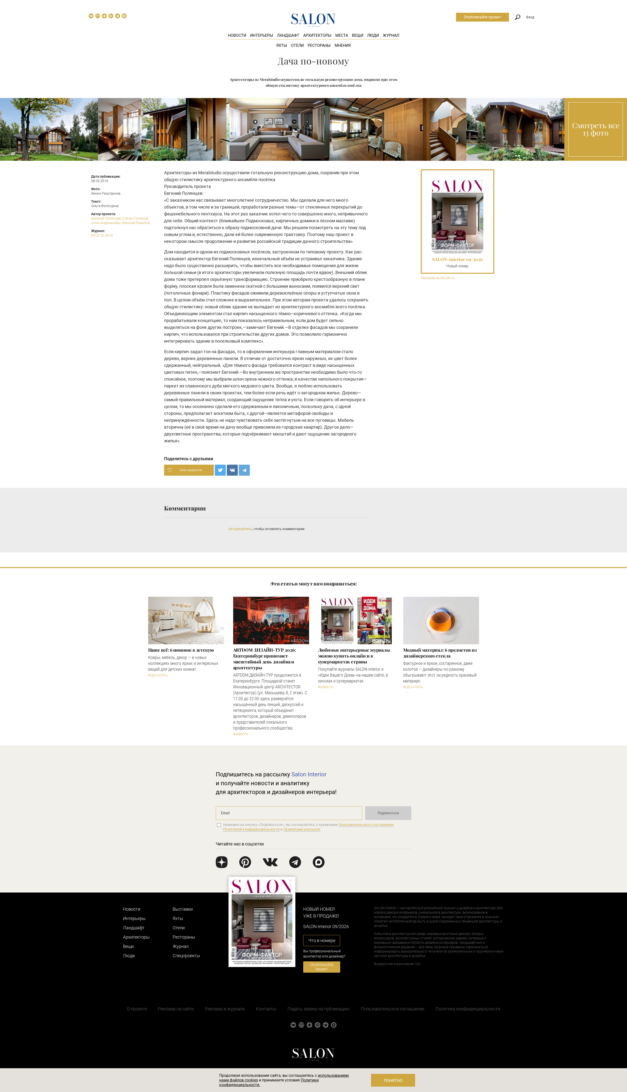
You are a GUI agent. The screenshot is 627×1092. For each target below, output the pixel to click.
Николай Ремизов (135, 223)
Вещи (357, 35)
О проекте (137, 1008)
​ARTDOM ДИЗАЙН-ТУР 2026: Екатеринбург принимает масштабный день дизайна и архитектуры (264, 658)
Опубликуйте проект (482, 17)
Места (341, 35)
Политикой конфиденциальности (251, 829)
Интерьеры (261, 35)
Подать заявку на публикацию (319, 1008)
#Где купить (158, 675)
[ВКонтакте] (232, 470)
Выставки (183, 909)
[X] (220, 470)
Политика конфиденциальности (467, 1008)
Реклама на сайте (176, 1008)
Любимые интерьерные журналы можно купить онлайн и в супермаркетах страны (354, 656)
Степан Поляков (135, 218)
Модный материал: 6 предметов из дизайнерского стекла (440, 653)
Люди (373, 35)
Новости (237, 35)
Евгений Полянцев (106, 218)
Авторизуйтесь (240, 529)
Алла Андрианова (105, 223)
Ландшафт (288, 35)
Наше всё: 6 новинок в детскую (181, 650)
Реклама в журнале (225, 1008)
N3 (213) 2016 (102, 235)
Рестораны (319, 45)
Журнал (391, 35)
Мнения (343, 45)
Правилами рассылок (302, 829)
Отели (297, 45)
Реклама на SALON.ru (438, 278)
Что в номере (321, 940)
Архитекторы (317, 35)
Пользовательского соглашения (366, 825)
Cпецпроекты (186, 955)
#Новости (240, 734)
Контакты (266, 1008)
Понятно (393, 1080)
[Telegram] (244, 470)
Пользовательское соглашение (392, 1008)
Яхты (281, 45)
